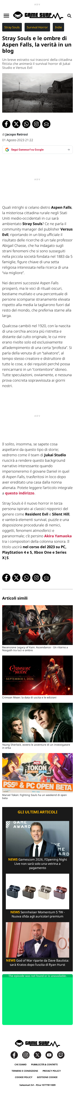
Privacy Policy (52, 1070)
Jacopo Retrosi (16, 134)
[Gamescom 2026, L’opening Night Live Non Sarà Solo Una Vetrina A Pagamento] (37, 838)
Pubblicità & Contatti (44, 1064)
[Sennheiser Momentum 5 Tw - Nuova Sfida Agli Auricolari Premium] (37, 891)
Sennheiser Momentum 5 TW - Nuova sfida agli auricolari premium (37, 914)
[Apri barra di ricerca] (69, 15)
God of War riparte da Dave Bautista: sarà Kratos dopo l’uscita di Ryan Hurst (37, 962)
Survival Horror (37, 27)
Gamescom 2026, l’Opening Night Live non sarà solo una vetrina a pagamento (37, 863)
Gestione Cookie (47, 1077)
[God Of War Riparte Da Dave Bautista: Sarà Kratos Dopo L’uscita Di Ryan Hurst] (37, 939)
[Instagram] (27, 1054)
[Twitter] (39, 1054)
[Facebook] (16, 1054)
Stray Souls (12, 27)
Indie (58, 27)
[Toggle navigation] (6, 15)
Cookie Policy (23, 1077)
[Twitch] (60, 1054)
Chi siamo (21, 1064)
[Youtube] (51, 1054)
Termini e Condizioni (25, 1070)
